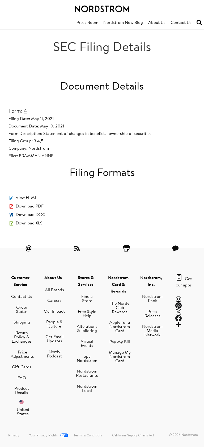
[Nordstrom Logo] (102, 8)
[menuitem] (87, 22)
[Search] (199, 22)
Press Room (87, 22)
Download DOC (30, 214)
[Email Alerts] (28, 248)
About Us (156, 22)
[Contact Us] (176, 248)
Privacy (13, 435)
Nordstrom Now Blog (123, 22)
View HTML (26, 197)
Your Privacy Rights (43, 435)
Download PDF (30, 206)
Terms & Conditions (88, 435)
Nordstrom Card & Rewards (118, 284)
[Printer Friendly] (126, 248)
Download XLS (29, 223)
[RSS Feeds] (78, 248)
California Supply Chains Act (133, 435)
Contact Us (181, 22)
